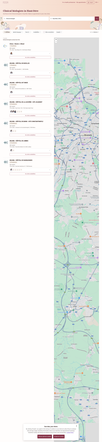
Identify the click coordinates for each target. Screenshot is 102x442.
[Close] (76, 426)
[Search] (97, 19)
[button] (71, 309)
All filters (7, 32)
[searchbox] (26, 19)
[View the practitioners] (30, 53)
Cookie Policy (70, 432)
